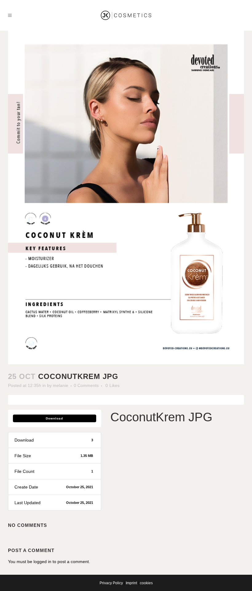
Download (54, 418)
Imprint (131, 583)
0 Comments (86, 385)
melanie (60, 385)
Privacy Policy (111, 583)
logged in (42, 561)
